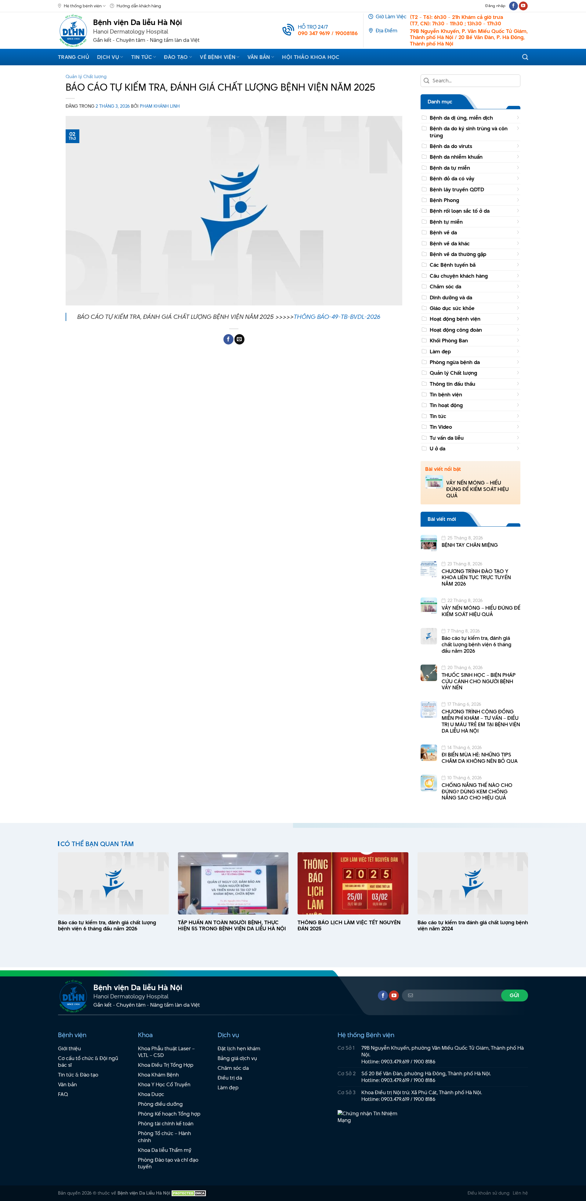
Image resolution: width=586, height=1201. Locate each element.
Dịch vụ (108, 57)
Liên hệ (520, 1193)
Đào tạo (176, 57)
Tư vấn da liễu (447, 438)
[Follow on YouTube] (523, 6)
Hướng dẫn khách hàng (139, 6)
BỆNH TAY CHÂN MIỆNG (470, 545)
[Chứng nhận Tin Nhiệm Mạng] (371, 1119)
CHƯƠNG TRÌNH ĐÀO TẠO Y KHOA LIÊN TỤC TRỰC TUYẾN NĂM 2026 (476, 577)
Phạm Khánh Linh (160, 106)
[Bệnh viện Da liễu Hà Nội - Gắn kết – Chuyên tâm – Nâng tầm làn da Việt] (73, 30)
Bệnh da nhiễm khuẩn (456, 156)
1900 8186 (425, 1061)
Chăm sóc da (445, 286)
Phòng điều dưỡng (160, 1104)
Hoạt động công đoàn (456, 330)
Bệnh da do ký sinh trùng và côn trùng (469, 132)
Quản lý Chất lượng (86, 76)
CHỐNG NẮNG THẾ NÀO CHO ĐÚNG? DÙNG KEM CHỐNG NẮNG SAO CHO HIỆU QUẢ (477, 791)
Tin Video (441, 427)
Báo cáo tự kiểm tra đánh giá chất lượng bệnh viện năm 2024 (473, 925)
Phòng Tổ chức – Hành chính (164, 1137)
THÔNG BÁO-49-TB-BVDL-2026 (337, 316)
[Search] (525, 56)
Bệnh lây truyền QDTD (457, 189)
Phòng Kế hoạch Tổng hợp (169, 1113)
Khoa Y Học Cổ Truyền (164, 1084)
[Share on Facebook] (228, 339)
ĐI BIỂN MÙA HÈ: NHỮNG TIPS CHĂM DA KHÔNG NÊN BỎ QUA (480, 758)
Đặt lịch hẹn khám (239, 1048)
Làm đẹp (440, 351)
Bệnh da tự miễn (450, 167)
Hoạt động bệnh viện (455, 319)
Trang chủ (73, 57)
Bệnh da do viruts (451, 146)
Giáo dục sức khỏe (452, 308)
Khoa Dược (151, 1094)
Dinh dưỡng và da (451, 297)
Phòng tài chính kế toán (166, 1123)
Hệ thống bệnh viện (83, 6)
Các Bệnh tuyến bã (453, 265)
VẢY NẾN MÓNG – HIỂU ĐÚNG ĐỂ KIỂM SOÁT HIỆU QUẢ (477, 489)
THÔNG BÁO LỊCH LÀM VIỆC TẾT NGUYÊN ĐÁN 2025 (349, 925)
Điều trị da (230, 1077)
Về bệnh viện (217, 57)
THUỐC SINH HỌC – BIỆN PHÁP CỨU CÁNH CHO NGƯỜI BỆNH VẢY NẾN (478, 681)
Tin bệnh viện (446, 394)
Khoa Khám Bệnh (158, 1074)
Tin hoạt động (446, 405)
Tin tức (141, 57)
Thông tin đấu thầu (452, 384)
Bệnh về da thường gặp (458, 254)
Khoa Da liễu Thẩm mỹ (164, 1150)
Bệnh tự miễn (446, 221)
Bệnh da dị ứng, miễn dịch (461, 117)
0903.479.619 (395, 1061)
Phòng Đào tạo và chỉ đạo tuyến (168, 1163)
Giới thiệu (69, 1048)
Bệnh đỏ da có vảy (452, 178)
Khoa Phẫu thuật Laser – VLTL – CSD (166, 1052)
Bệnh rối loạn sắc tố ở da (460, 211)
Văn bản (259, 57)
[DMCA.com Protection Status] (189, 1193)
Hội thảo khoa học (310, 57)
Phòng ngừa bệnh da (455, 362)
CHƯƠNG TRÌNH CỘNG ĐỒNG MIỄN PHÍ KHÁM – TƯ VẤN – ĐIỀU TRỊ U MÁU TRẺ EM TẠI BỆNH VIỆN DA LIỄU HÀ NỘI (481, 721)
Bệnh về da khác (450, 243)
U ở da (437, 448)
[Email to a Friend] (239, 339)
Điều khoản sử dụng (488, 1193)
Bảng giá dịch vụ (237, 1058)
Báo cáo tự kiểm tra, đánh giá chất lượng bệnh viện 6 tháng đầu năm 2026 (476, 644)
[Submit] (427, 81)
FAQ (63, 1094)
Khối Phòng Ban (449, 340)
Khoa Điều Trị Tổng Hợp (166, 1065)
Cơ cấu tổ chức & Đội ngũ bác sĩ (88, 1062)
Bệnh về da (443, 232)
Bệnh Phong (444, 200)
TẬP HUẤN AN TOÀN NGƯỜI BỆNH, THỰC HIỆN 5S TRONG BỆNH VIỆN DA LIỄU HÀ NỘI (232, 925)
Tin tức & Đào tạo (78, 1074)
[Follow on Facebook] (513, 6)
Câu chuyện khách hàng (459, 276)
